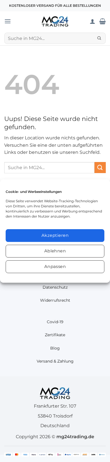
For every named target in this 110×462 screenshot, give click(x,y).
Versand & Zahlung (55, 361)
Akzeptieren (55, 235)
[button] (7, 21)
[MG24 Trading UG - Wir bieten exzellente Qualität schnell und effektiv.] (55, 21)
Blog (55, 348)
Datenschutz (55, 287)
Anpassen (55, 266)
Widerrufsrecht (55, 300)
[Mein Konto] (92, 21)
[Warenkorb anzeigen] (102, 21)
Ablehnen (55, 251)
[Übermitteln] (99, 38)
